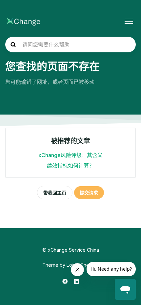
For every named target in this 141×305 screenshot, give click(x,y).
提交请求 (89, 192)
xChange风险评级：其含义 (70, 155)
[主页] (23, 21)
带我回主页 (54, 192)
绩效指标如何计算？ (70, 165)
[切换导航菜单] (129, 21)
